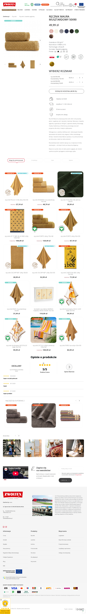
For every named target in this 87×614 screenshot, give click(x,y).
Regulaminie (79, 475)
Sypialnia (42, 10)
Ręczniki (20, 10)
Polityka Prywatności (8, 557)
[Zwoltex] (9, 5)
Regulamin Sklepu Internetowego (11, 553)
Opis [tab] (52, 160)
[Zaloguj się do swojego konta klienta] (70, 5)
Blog (4, 561)
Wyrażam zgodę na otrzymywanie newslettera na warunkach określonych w (73, 474)
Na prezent (69, 10)
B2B (4, 566)
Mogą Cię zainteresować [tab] (16, 160)
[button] (40, 40)
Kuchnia (34, 10)
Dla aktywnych (59, 10)
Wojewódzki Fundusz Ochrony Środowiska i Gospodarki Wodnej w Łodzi (16, 577)
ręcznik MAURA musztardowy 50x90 (57, 82)
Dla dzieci (49, 10)
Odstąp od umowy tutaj (64, 553)
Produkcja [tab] (34, 160)
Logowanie (61, 535)
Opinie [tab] (71, 160)
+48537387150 (65, 5)
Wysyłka (5, 544)
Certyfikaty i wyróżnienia (64, 548)
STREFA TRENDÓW (79, 10)
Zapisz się (64, 480)
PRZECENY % (45, 4)
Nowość (37, 4)
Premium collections (9, 10)
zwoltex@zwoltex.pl (7, 518)
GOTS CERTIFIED (27, 4)
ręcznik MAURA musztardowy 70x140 (57, 78)
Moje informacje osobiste (65, 540)
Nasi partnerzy (6, 548)
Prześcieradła (34, 548)
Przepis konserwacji (63, 544)
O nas (61, 3)
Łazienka (27, 10)
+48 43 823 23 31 (7, 512)
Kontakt (62, 4)
